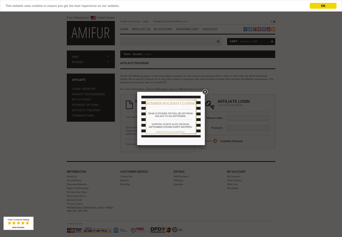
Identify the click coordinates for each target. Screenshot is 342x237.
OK (323, 6)
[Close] (205, 92)
